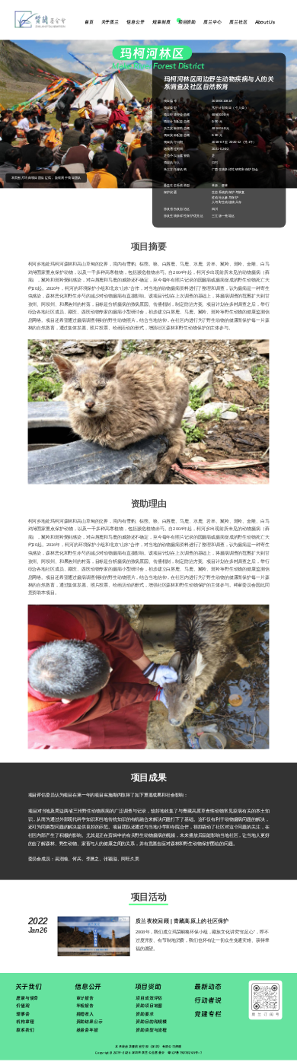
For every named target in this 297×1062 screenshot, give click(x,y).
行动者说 (207, 1000)
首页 (89, 22)
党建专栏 (207, 1013)
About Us (265, 22)
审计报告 (85, 997)
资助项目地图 (149, 1006)
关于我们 (28, 986)
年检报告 (85, 1006)
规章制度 (161, 22)
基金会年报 (87, 1029)
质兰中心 (212, 22)
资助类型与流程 (151, 1029)
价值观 (23, 1006)
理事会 (23, 1013)
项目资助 (187, 22)
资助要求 (144, 1013)
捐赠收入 (85, 1013)
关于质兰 (110, 22)
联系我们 (25, 1029)
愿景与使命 (27, 997)
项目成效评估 (149, 997)
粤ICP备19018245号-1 (185, 1052)
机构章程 (25, 1022)
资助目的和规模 (151, 1022)
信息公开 (135, 22)
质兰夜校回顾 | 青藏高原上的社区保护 (182, 921)
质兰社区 (238, 22)
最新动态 (207, 986)
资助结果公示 (89, 1022)
